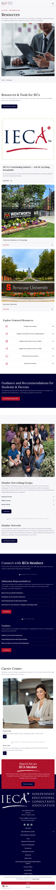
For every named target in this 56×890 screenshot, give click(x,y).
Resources (28, 848)
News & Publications (28, 845)
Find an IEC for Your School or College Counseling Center (19, 605)
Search (28, 863)
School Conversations (30, 363)
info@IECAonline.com (30, 818)
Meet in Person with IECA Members (12, 593)
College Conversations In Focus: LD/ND (30, 348)
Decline (28, 887)
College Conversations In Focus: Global (30, 341)
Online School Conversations (30, 356)
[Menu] (53, 3)
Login (28, 838)
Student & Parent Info (28, 841)
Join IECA (28, 828)
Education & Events (28, 851)
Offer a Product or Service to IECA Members (15, 643)
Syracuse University (10, 304)
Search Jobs (7, 731)
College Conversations (30, 326)
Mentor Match (5, 504)
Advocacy (28, 855)
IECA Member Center (28, 831)
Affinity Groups (6, 500)
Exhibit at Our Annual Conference (11, 635)
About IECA (28, 858)
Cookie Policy (28, 873)
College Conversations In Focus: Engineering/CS (30, 333)
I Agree (28, 883)
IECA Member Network (28, 835)
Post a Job (6, 745)
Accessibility (28, 870)
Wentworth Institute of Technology (15, 240)
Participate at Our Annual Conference (13, 597)
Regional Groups (6, 496)
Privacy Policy (28, 867)
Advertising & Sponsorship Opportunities (14, 601)
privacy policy (35, 879)
